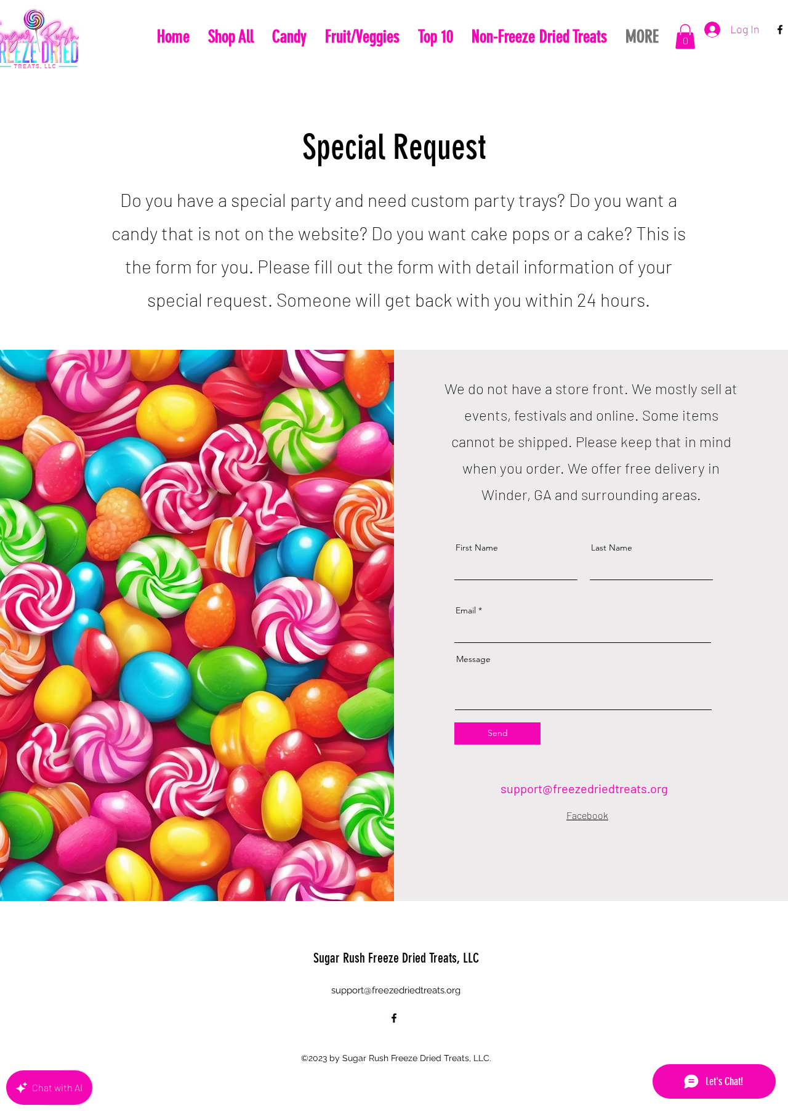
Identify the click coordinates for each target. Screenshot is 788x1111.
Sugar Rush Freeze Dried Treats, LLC (396, 958)
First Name (477, 547)
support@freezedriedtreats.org (584, 788)
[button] (685, 36)
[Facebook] (780, 29)
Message (473, 659)
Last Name (611, 547)
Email (466, 610)
